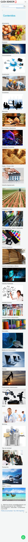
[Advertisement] (14, 528)
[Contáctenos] (26, 512)
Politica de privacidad (7, 511)
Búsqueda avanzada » (21, 8)
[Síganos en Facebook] (23, 512)
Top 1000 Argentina (19, 511)
